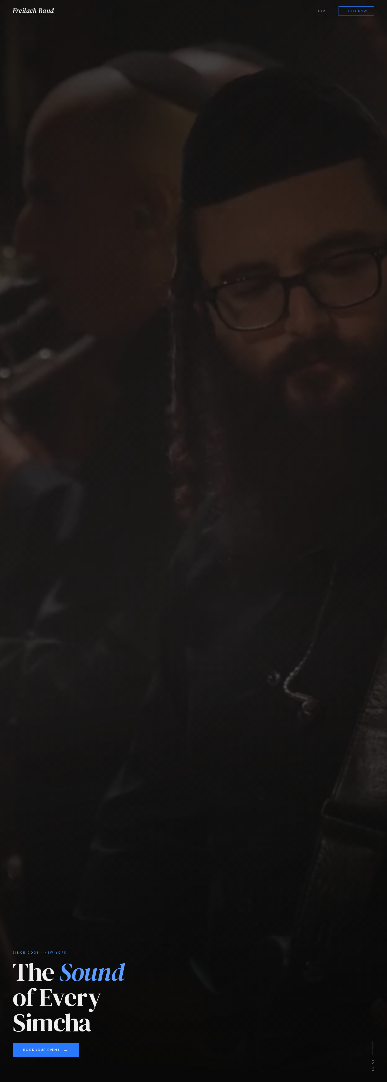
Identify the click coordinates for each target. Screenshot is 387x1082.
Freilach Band (33, 10)
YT (372, 1069)
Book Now (357, 11)
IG (372, 1062)
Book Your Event (41, 1050)
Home (322, 11)
